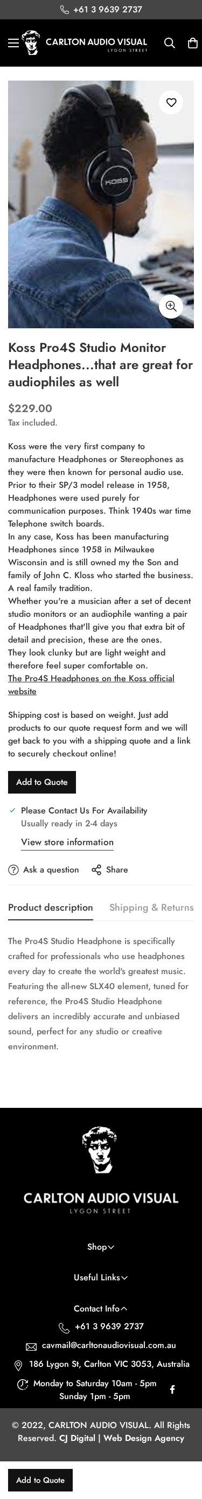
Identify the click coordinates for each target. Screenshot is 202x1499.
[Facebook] (172, 1392)
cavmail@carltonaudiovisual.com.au (109, 1345)
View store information (67, 841)
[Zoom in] (171, 306)
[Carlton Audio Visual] (84, 43)
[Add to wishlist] (171, 102)
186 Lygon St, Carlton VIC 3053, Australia (109, 1364)
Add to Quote (42, 782)
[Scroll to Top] (182, 1442)
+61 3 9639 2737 (109, 1326)
